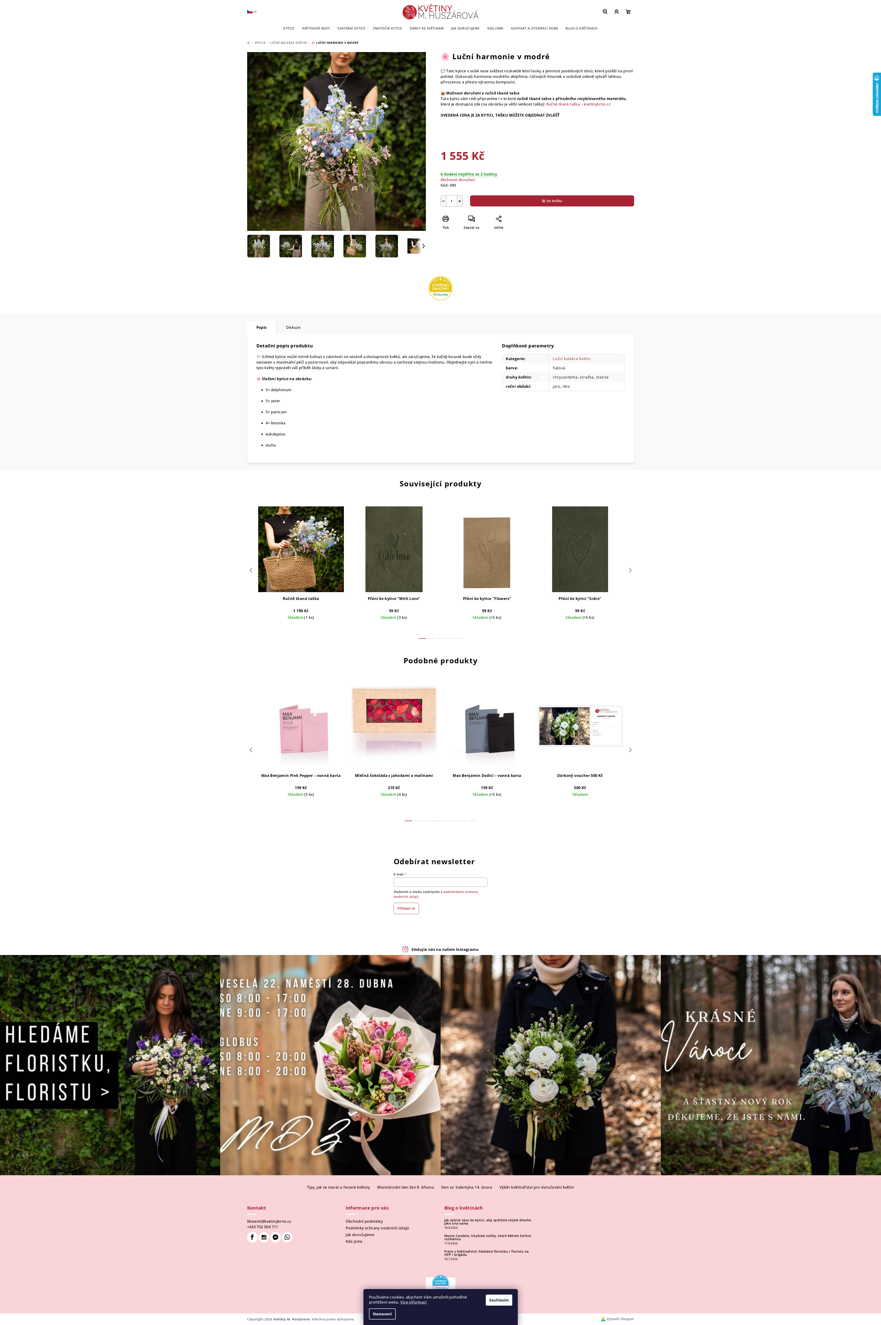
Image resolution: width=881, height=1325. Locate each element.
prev (251, 570)
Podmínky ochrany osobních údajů (377, 1228)
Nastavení (382, 1313)
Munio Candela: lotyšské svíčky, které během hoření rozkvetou (487, 1237)
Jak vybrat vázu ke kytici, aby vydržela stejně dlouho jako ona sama (487, 1222)
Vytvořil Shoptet (620, 1319)
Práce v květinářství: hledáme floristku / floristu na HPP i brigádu (486, 1253)
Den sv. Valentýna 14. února (466, 1187)
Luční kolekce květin (572, 358)
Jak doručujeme (360, 1234)
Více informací (413, 1302)
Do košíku (554, 201)
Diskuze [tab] (293, 327)
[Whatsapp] (287, 1237)
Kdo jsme (354, 1241)
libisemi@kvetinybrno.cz (269, 1221)
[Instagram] (264, 1237)
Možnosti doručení (458, 179)
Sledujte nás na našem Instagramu (445, 949)
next (630, 570)
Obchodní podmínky (364, 1221)
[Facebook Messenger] (275, 1237)
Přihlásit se (406, 908)
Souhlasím (499, 1300)
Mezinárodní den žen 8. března (405, 1187)
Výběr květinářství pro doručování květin (537, 1187)
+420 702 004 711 (262, 1226)
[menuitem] (289, 28)
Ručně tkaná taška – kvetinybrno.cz (578, 104)
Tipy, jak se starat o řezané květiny (338, 1187)
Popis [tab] (261, 327)
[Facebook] (252, 1237)
